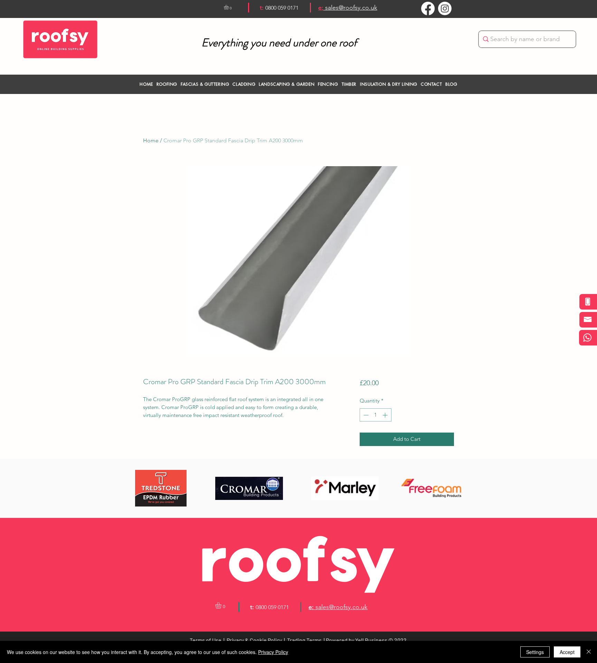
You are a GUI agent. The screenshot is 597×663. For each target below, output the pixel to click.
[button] (229, 7)
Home (151, 140)
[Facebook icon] (428, 8)
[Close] (589, 651)
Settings (535, 651)
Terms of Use (205, 640)
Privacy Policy (273, 651)
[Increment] (385, 415)
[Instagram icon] (445, 8)
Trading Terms (304, 640)
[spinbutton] (375, 415)
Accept (567, 651)
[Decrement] (365, 415)
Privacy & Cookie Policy (254, 640)
